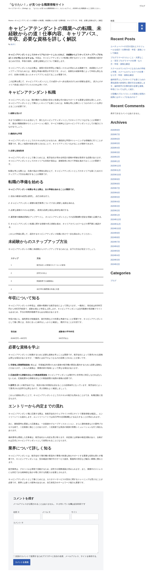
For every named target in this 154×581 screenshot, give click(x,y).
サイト (74, 512)
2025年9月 (115, 179)
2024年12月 (116, 219)
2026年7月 (115, 134)
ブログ (142, 6)
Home (10, 20)
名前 (16, 512)
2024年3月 (115, 260)
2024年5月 (115, 251)
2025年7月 (115, 188)
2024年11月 (116, 224)
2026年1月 (115, 161)
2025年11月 (116, 170)
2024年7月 (115, 242)
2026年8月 (115, 130)
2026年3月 (115, 152)
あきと (13, 44)
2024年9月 (115, 233)
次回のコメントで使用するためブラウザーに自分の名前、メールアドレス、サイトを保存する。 (56, 556)
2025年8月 (115, 184)
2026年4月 (115, 148)
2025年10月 (116, 175)
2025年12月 (116, 166)
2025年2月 (115, 211)
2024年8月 (115, 237)
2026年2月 (115, 157)
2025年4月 (115, 202)
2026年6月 (115, 139)
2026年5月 (115, 143)
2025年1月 (115, 215)
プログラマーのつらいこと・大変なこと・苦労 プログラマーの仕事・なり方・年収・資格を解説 (127, 60)
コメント (18, 523)
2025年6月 (115, 193)
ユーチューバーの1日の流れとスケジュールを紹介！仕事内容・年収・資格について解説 (128, 49)
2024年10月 (116, 228)
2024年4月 (115, 255)
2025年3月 (115, 206)
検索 (112, 21)
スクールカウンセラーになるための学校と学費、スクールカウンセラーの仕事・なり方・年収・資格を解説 (128, 71)
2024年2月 (115, 264)
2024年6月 (115, 246)
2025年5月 (115, 197)
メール (46, 512)
